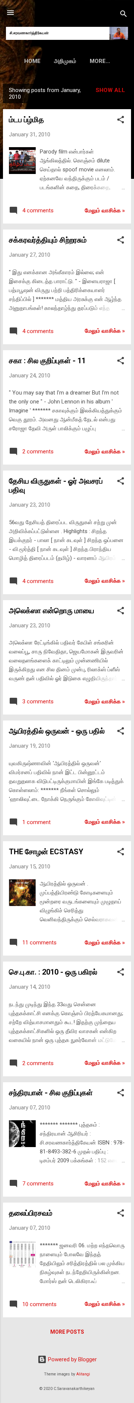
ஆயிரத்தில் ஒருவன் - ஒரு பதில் (57, 730)
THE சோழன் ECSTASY (46, 851)
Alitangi (83, 1374)
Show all (110, 90)
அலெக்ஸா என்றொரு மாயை (51, 610)
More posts (67, 1332)
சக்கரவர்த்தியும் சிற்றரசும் (48, 239)
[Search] (123, 15)
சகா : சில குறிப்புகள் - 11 (47, 360)
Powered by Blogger (72, 1359)
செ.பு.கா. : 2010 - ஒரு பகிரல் (53, 971)
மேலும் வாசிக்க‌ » (105, 210)
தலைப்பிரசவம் (30, 1213)
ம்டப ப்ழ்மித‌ (26, 119)
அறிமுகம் (65, 61)
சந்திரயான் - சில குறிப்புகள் (51, 1092)
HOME (32, 61)
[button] (120, 121)
